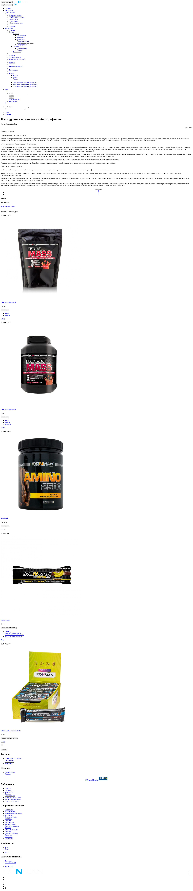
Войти (11, 97)
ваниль (7, 315)
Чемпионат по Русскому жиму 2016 (25, 84)
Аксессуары (9, 10)
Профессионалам (23, 41)
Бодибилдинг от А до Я (17, 59)
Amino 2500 (4, 518)
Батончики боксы (11, 817)
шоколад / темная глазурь (13, 636)
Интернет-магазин (15, 16)
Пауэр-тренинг (22, 44)
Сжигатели (8, 837)
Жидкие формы (10, 824)
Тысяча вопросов (15, 57)
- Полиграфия (13, 21)
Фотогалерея (13, 70)
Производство (10, 12)
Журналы (12, 63)
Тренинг (16, 34)
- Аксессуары (13, 19)
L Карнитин (9, 810)
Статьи (11, 32)
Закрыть (4, 749)
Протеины (8, 835)
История (12, 55)
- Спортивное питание (16, 17)
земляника (5, 310)
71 (2, 640)
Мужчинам (21, 37)
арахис (7, 631)
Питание (8, 8)
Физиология (17, 52)
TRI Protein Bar (5, 620)
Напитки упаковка (11, 833)
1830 (3, 742)
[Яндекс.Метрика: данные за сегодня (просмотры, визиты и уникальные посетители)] (91, 780)
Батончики (8, 815)
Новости (12, 30)
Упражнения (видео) (16, 66)
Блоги (15, 77)
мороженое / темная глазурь (14, 635)
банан (7, 313)
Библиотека (9, 28)
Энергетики (9, 838)
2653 (3, 529)
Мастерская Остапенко (13, 799)
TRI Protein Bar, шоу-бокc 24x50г (11, 730)
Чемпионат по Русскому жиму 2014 (25, 82)
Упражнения (9, 760)
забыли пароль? (14, 99)
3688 (3, 427)
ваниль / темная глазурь (13, 633)
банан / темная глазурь (9, 627)
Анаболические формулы (13, 813)
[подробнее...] (41, 298)
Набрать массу (22, 48)
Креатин (8, 828)
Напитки (8, 831)
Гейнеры (8, 820)
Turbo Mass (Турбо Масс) (8, 302)
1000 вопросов (10, 796)
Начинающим (21, 35)
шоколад (8, 424)
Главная (7, 112)
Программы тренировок (25, 43)
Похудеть (20, 50)
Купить (7, 14)
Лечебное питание (11, 829)
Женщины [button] (4, 206)
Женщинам (21, 39)
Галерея (15, 79)
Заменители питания (12, 826)
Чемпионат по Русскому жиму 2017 (25, 86)
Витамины (8, 819)
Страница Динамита (12, 801)
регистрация (13, 101)
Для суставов (9, 822)
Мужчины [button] (11, 206)
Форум (11, 73)
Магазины (12, 26)
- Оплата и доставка (16, 23)
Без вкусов (5, 526)
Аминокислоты (10, 811)
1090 (3, 319)
